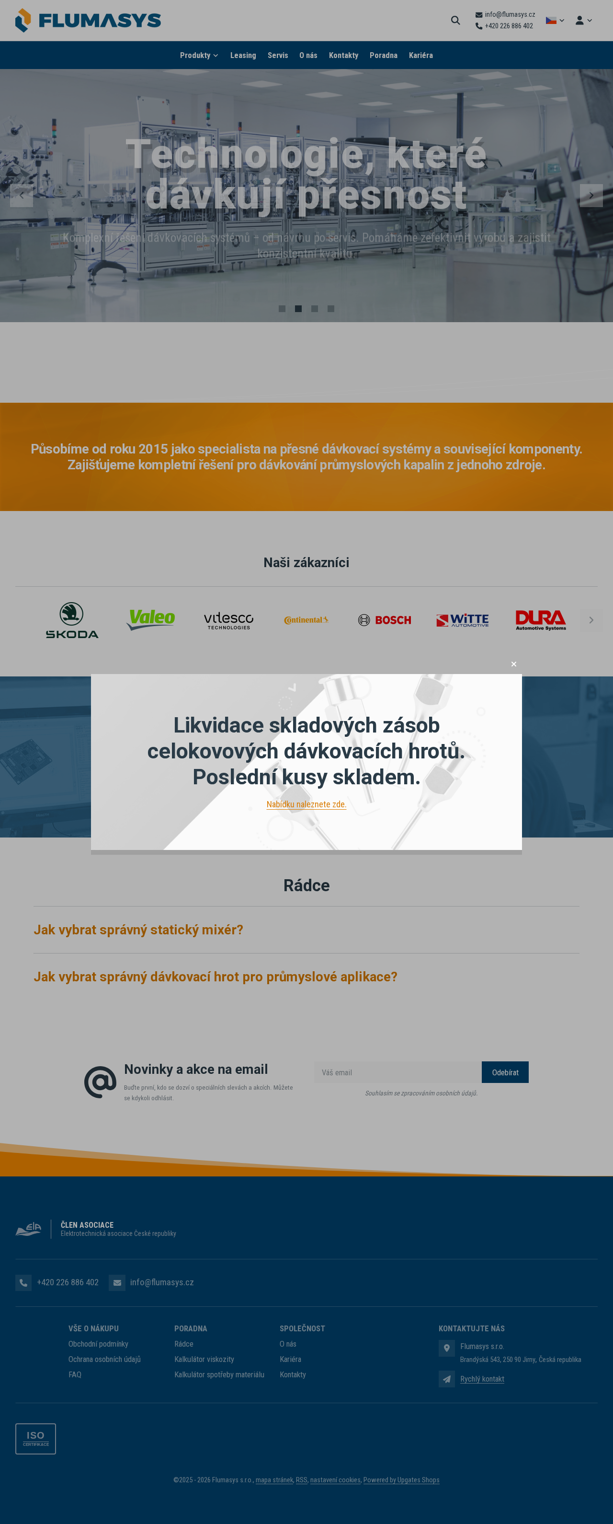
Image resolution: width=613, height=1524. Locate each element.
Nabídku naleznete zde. (307, 804)
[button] (514, 664)
